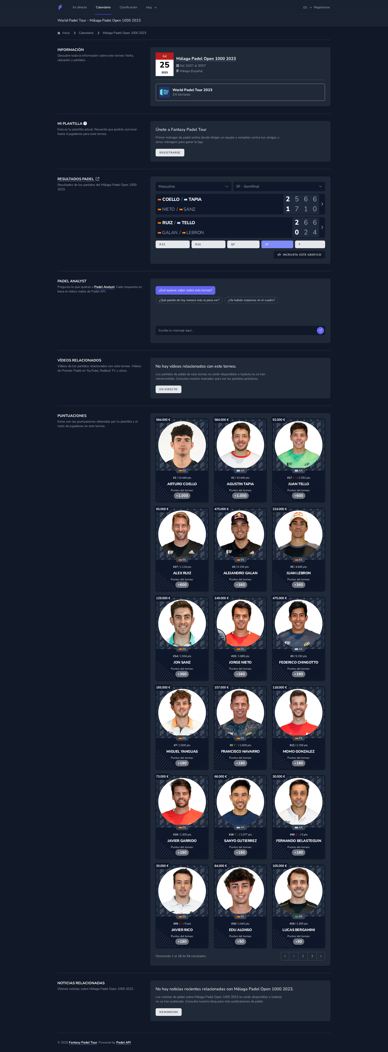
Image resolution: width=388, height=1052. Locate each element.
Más (149, 7)
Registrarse (169, 152)
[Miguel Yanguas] (182, 712)
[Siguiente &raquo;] (321, 956)
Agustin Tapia (240, 484)
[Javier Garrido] (182, 801)
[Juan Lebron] (298, 534)
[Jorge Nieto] (240, 623)
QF (233, 244)
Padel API (123, 1042)
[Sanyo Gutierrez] (240, 801)
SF (267, 244)
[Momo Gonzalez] (298, 712)
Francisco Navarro (240, 751)
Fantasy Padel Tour (83, 1042)
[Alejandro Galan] (240, 534)
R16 (198, 244)
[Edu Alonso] (240, 891)
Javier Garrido (182, 840)
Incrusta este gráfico (302, 254)
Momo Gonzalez (299, 751)
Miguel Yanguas (182, 751)
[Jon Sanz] (182, 623)
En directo (168, 389)
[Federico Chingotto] (298, 623)
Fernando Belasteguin (298, 840)
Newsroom (168, 1012)
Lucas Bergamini (298, 929)
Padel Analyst (104, 287)
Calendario (86, 33)
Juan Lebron (299, 573)
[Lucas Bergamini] (298, 891)
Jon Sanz (182, 662)
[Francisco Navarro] (240, 712)
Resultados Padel (76, 179)
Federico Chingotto (298, 662)
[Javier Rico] (182, 891)
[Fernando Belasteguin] (298, 801)
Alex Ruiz (182, 573)
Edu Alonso (240, 929)
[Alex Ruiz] (182, 534)
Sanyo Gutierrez (240, 840)
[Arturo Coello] (182, 445)
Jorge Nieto (240, 662)
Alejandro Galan (240, 573)
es (305, 7)
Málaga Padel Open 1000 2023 (206, 58)
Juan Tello (298, 484)
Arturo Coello (182, 484)
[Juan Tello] (298, 445)
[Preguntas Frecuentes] (85, 123)
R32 (162, 244)
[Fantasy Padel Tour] (60, 7)
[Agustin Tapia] (240, 445)
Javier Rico (182, 929)
